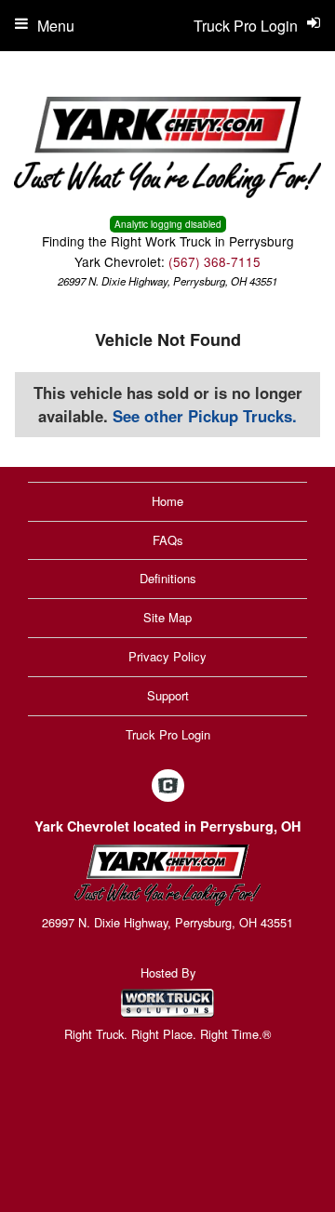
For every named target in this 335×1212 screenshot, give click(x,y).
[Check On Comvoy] (168, 787)
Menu (55, 25)
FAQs (168, 540)
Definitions (168, 578)
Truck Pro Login (168, 734)
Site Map (167, 617)
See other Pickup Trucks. (205, 416)
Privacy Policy (167, 656)
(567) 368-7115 (214, 261)
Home (167, 501)
